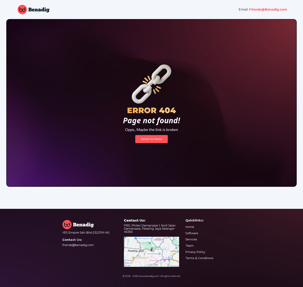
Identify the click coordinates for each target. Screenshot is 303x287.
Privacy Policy (195, 252)
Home (189, 227)
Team (189, 245)
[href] (151, 252)
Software (191, 233)
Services (191, 239)
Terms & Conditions (199, 258)
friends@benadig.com (78, 245)
